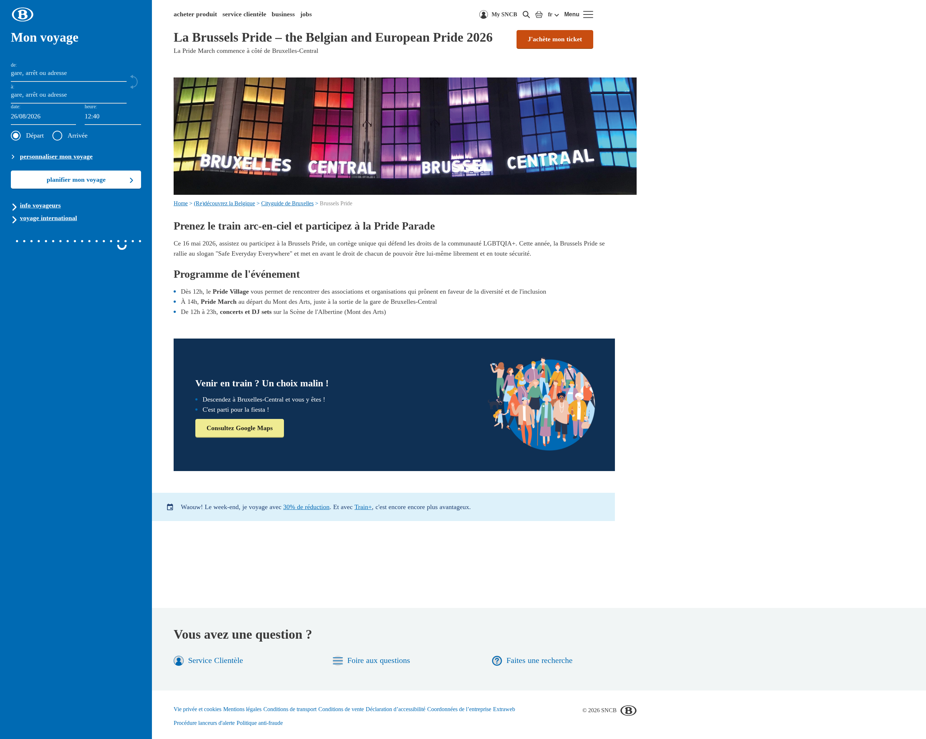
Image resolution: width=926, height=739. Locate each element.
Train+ (363, 507)
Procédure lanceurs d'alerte (204, 723)
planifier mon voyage (76, 179)
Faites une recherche (539, 660)
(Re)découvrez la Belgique (224, 203)
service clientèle (244, 14)
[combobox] (113, 117)
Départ (35, 135)
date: (16, 106)
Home (181, 203)
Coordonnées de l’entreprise (459, 709)
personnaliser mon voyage (56, 156)
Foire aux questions (378, 660)
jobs (306, 14)
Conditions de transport (290, 709)
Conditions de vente (341, 709)
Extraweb (504, 709)
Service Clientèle (215, 660)
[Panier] (539, 14)
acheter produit (195, 14)
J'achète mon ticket (555, 39)
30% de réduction (306, 507)
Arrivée (78, 135)
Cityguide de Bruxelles (287, 203)
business (283, 14)
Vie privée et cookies (197, 709)
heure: (91, 106)
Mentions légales (242, 709)
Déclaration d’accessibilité (395, 709)
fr (550, 14)
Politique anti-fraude (260, 723)
